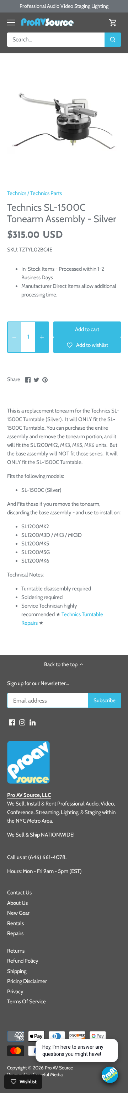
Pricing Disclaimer (27, 981)
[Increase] (42, 337)
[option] (64, 123)
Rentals (15, 923)
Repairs (15, 933)
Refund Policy (22, 961)
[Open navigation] (11, 22)
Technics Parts (46, 193)
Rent (51, 803)
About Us (17, 903)
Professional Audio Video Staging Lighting (64, 6)
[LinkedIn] (33, 722)
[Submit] (113, 40)
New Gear (18, 913)
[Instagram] (22, 722)
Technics (16, 193)
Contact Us (19, 892)
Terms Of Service (26, 1001)
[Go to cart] (113, 23)
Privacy (15, 991)
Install (33, 803)
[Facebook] (12, 722)
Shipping (16, 971)
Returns (16, 951)
